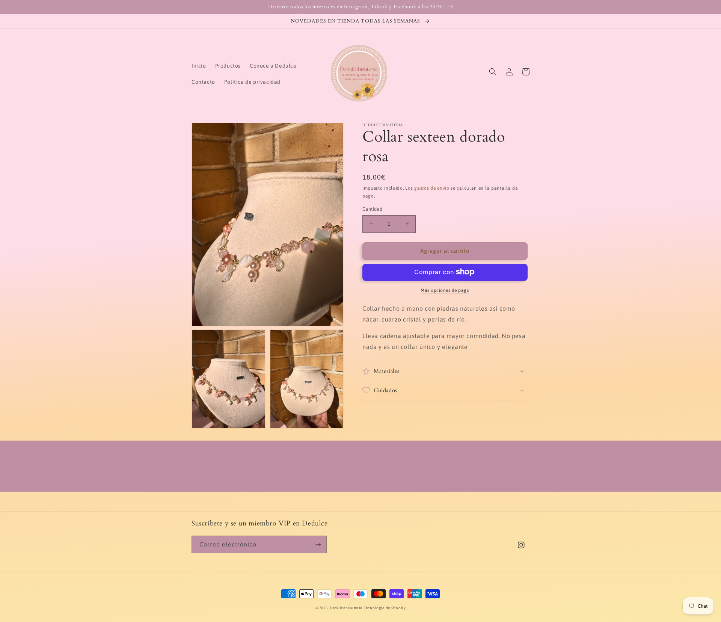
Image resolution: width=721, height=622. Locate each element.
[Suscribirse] (318, 544)
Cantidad (372, 209)
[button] (492, 71)
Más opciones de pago (445, 290)
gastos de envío (431, 188)
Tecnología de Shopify (385, 608)
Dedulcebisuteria (346, 608)
